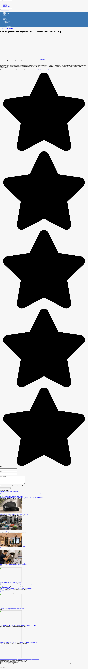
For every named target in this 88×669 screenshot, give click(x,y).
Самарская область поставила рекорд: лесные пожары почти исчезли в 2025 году (18, 625)
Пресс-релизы (8, 26)
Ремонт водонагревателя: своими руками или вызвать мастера (13, 564)
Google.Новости (51, 69)
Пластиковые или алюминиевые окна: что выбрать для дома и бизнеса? (16, 584)
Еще (3, 20)
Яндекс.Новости (44, 69)
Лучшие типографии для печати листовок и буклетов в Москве (14, 531)
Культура (5, 19)
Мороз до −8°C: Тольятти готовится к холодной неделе (12, 608)
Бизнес (4, 18)
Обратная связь (6, 5)
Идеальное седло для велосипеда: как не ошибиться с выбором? (14, 514)
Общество (5, 12)
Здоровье (7, 22)
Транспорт (7, 21)
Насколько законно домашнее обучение (8, 591)
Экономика (5, 16)
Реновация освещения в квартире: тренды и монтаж (11, 547)
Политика (5, 15)
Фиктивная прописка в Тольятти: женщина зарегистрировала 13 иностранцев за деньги (19, 659)
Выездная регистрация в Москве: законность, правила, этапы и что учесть (16, 588)
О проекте (5, 4)
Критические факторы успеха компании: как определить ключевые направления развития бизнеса (21, 493)
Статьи (6, 25)
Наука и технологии (9, 23)
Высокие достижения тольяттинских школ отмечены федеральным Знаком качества (18, 642)
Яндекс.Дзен (37, 69)
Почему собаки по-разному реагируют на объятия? (11, 582)
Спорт (4, 14)
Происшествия (6, 13)
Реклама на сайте (6, 6)
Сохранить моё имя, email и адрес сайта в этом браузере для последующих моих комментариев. (22, 485)
